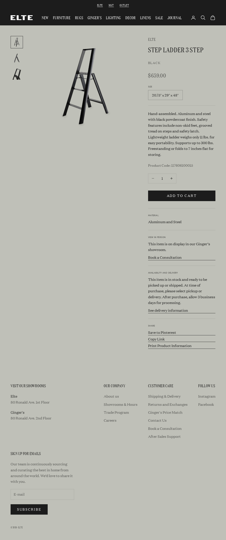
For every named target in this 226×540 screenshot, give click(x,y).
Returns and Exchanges (168, 404)
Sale (159, 17)
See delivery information (168, 310)
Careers (110, 420)
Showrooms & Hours (120, 404)
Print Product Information (170, 345)
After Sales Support (164, 436)
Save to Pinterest (162, 332)
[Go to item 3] (17, 74)
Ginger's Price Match (165, 412)
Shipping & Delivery (164, 396)
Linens (145, 17)
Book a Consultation (165, 257)
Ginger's (95, 17)
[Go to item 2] (17, 58)
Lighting (113, 17)
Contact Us (157, 420)
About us (111, 396)
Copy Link (156, 339)
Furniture (61, 17)
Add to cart (182, 195)
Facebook (206, 404)
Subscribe (29, 509)
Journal (175, 17)
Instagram (206, 396)
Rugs (79, 17)
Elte (100, 5)
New (45, 17)
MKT (111, 5)
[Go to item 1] (17, 42)
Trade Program (116, 412)
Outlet (124, 5)
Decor (130, 17)
